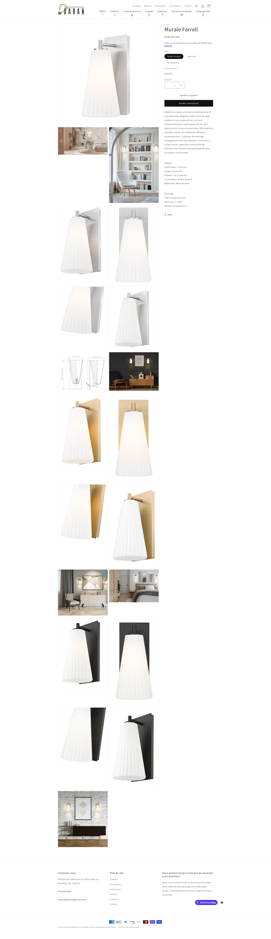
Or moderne (174, 63)
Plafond (114, 11)
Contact (113, 904)
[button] (196, 6)
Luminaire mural (132, 11)
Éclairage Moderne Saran (73, 927)
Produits (114, 879)
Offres (102, 11)
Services (113, 894)
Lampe (149, 11)
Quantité (167, 79)
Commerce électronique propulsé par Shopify (99, 927)
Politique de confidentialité (129, 927)
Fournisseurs (116, 884)
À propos (114, 899)
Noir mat (193, 57)
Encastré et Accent (182, 11)
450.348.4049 (64, 891)
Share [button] (169, 214)
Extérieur (162, 11)
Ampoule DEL (203, 11)
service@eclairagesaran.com (72, 899)
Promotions (115, 889)
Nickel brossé (173, 56)
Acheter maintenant (189, 103)
